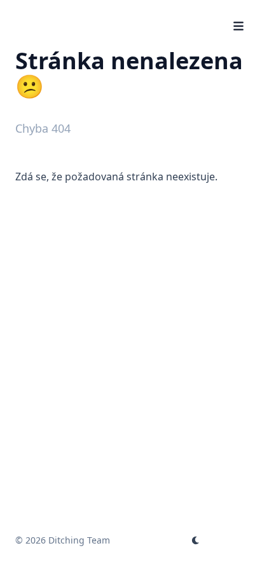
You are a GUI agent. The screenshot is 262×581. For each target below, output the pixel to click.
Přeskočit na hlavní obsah (94, 11)
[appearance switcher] (196, 540)
